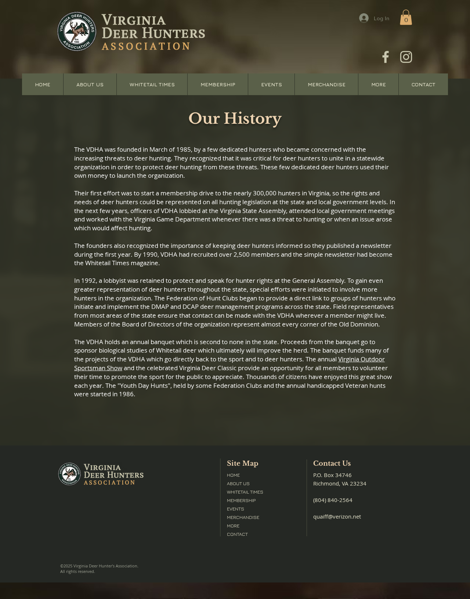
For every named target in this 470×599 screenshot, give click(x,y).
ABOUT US (238, 483)
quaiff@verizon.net (337, 516)
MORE (233, 525)
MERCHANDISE (243, 517)
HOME (233, 475)
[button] (406, 17)
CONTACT (237, 534)
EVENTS (235, 509)
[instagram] (406, 57)
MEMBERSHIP (241, 500)
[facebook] (385, 57)
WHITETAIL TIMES (245, 492)
